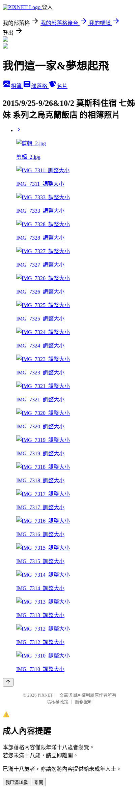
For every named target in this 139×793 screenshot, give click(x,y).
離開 (38, 782)
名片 (62, 86)
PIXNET (45, 695)
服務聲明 (83, 701)
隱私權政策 (57, 701)
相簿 (17, 86)
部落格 (40, 86)
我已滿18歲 (16, 782)
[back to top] (8, 682)
